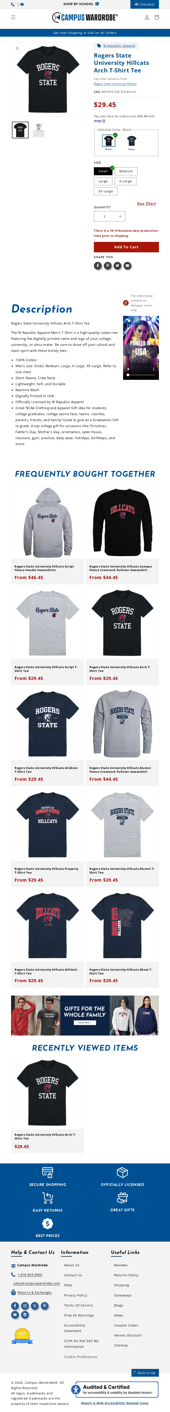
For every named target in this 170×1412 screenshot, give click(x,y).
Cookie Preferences (80, 1356)
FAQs (68, 1285)
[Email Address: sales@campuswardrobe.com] (22, 4)
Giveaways (123, 1295)
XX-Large (106, 191)
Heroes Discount (128, 1335)
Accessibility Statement (74, 1328)
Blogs (118, 1305)
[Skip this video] (127, 320)
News (118, 1315)
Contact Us (73, 1275)
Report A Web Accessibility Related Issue (115, 1403)
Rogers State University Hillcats (115, 84)
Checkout (147, 4)
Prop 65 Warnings (79, 1315)
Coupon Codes (126, 1325)
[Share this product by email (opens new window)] (127, 266)
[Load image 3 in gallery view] (39, 130)
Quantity (102, 207)
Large (103, 181)
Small (103, 171)
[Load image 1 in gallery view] (20, 130)
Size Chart (146, 204)
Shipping (121, 1285)
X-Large (125, 181)
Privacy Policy (75, 1295)
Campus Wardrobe (40, 1382)
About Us (71, 1265)
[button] (13, 17)
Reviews (121, 1265)
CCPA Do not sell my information (81, 1343)
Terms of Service (78, 1305)
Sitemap (121, 1345)
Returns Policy (126, 1275)
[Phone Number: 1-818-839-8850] (13, 4)
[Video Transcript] (136, 320)
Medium (126, 171)
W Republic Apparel (119, 46)
